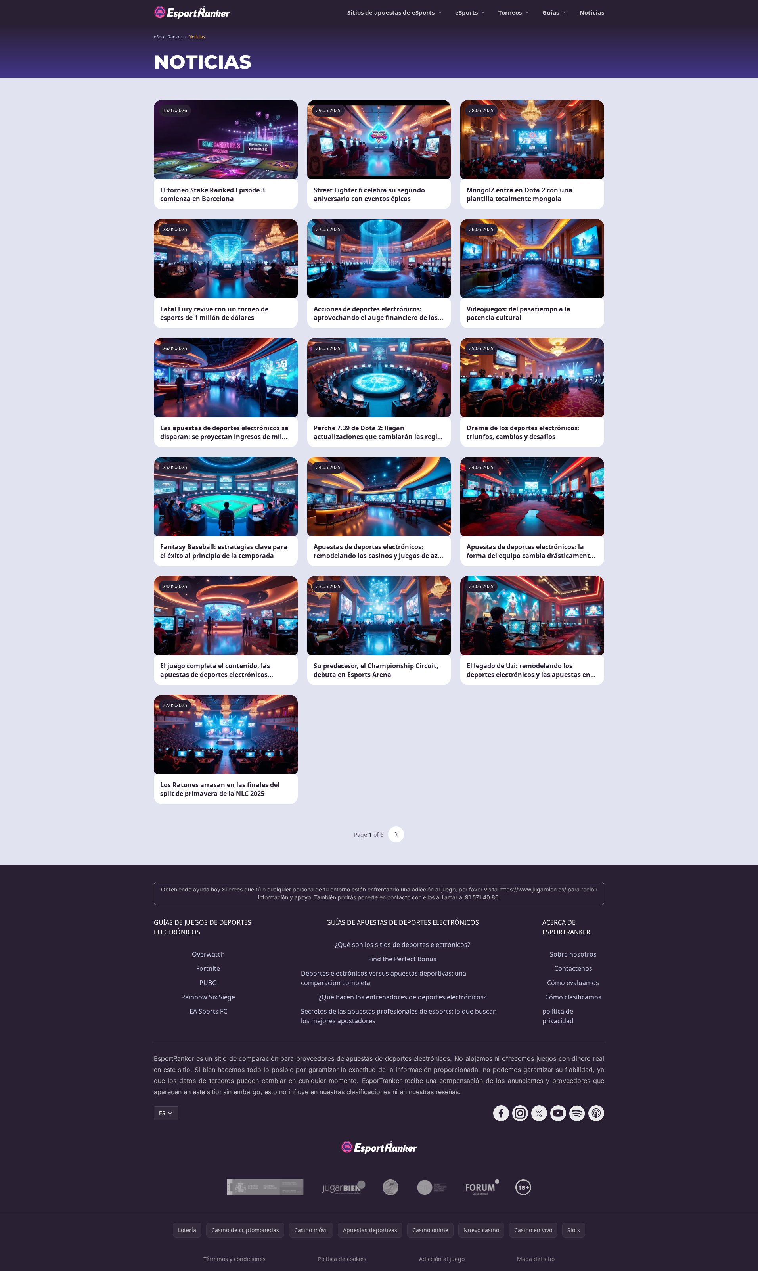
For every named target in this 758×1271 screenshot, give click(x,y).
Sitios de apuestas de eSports (391, 12)
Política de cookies (342, 1259)
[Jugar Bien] (343, 1187)
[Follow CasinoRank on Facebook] (501, 1113)
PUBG (208, 982)
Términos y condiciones (234, 1259)
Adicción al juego (442, 1259)
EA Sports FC (208, 1011)
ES (162, 1113)
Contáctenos (573, 968)
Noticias (592, 12)
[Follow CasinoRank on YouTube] (558, 1113)
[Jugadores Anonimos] (390, 1187)
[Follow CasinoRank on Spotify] (577, 1113)
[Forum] (483, 1187)
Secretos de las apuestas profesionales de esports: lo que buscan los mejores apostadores (399, 1016)
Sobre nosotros (573, 954)
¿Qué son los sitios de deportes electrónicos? (402, 944)
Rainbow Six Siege (208, 997)
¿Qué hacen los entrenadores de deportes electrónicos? (402, 997)
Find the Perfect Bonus (402, 959)
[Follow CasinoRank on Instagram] (520, 1113)
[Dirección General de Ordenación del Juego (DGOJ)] (265, 1187)
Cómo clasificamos (573, 997)
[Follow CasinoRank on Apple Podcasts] (596, 1113)
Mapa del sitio (536, 1259)
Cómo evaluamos (573, 982)
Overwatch (208, 954)
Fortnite (208, 968)
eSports (466, 12)
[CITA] (432, 1187)
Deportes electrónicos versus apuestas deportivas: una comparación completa (383, 978)
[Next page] (396, 834)
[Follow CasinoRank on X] (539, 1113)
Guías (550, 12)
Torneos (510, 12)
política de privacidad (558, 1016)
